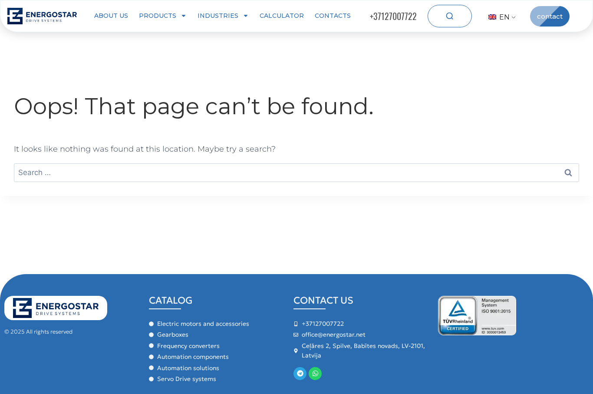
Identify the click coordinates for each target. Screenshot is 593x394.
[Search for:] (296, 172)
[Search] (450, 16)
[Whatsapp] (315, 373)
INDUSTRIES (218, 16)
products (157, 16)
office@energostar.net (334, 334)
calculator (282, 16)
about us (111, 16)
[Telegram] (299, 373)
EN (503, 17)
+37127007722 (393, 16)
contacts (333, 16)
